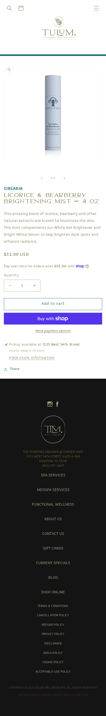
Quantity (11, 275)
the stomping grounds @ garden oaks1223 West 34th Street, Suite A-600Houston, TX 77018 (53, 456)
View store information (31, 358)
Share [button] (15, 369)
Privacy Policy (53, 634)
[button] (9, 8)
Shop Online (53, 592)
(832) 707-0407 (53, 465)
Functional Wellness (53, 505)
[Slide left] (41, 178)
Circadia (13, 188)
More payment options (53, 330)
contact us (53, 534)
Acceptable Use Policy (53, 671)
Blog (53, 578)
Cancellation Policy (53, 615)
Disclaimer (52, 643)
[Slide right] (64, 178)
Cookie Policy (53, 662)
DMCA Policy (53, 653)
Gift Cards (53, 549)
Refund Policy (53, 624)
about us (53, 519)
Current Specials (53, 563)
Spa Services (53, 475)
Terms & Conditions (53, 606)
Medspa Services (53, 490)
